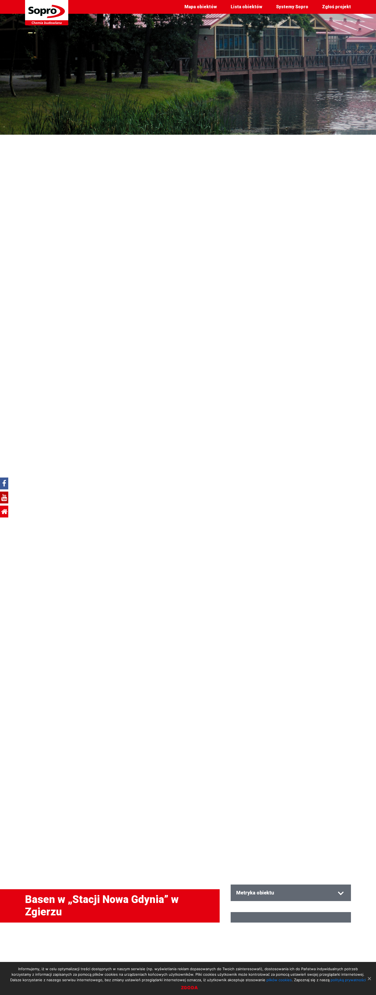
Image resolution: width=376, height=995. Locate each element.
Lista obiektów (246, 6)
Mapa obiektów (200, 6)
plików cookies (279, 980)
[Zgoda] (369, 978)
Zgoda (189, 987)
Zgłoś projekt (336, 6)
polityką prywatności (348, 980)
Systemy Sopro (292, 6)
